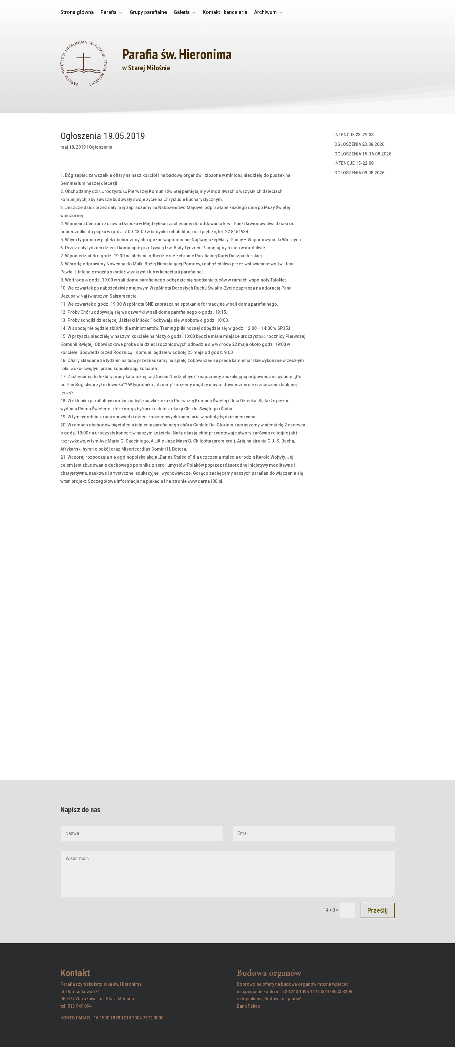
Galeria (182, 12)
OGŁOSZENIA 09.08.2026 (359, 172)
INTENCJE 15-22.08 (354, 163)
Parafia (109, 12)
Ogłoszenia (100, 147)
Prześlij (377, 910)
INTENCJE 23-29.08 (354, 134)
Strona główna (77, 12)
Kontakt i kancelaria (225, 12)
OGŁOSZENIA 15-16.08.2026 (362, 153)
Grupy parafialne (148, 12)
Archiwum (265, 12)
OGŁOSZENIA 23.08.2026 (359, 144)
